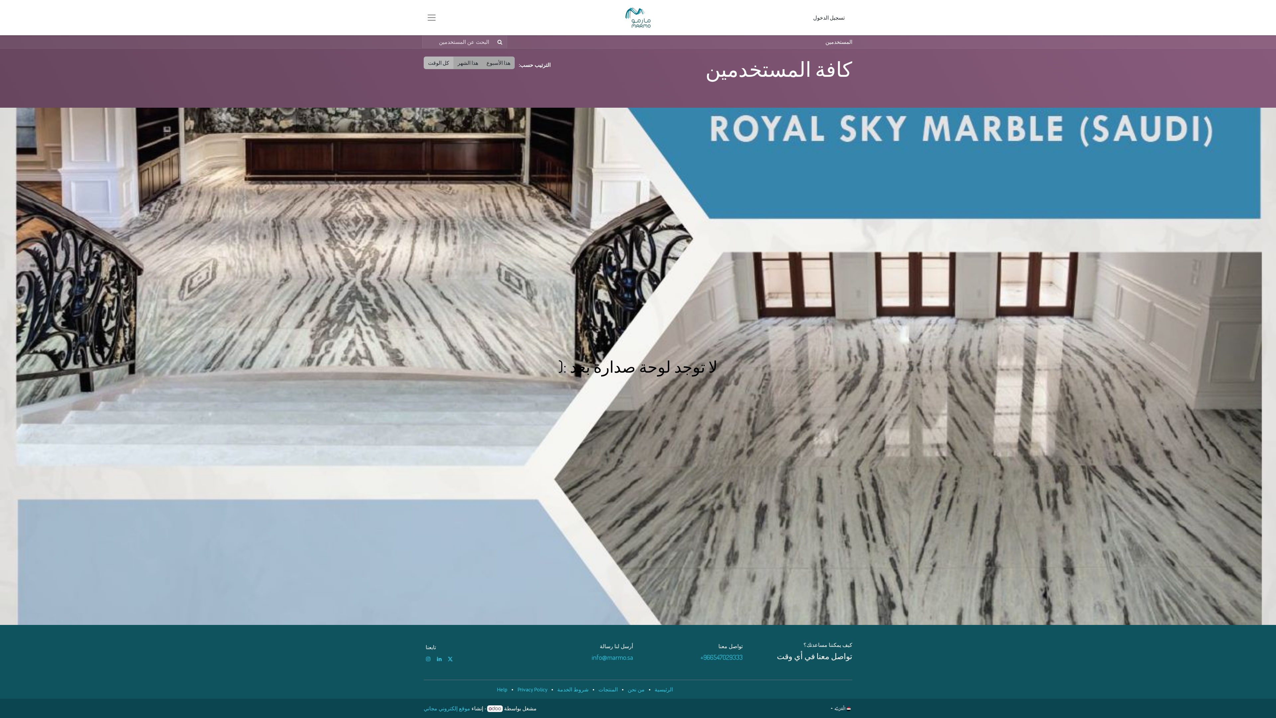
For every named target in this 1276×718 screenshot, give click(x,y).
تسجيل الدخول (829, 17)
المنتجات (608, 689)
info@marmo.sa (612, 657)
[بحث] (501, 42)
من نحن (636, 689)
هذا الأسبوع (498, 63)
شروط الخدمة (572, 689)
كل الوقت (438, 63)
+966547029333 (721, 657)
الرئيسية (664, 689)
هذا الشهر (468, 63)
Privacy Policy (532, 689)
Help (502, 689)
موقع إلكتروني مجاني (447, 708)
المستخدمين (838, 42)
